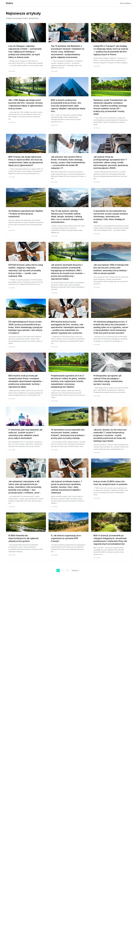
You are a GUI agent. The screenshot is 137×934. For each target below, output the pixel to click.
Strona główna (125, 3)
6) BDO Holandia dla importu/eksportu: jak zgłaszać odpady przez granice (23, 538)
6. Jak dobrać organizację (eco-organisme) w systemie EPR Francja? (66, 538)
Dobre (9, 3)
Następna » (75, 570)
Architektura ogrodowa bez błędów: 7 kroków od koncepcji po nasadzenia (25, 214)
